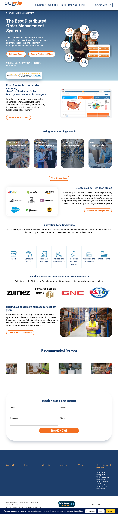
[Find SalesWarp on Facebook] (109, 504)
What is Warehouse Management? (102, 478)
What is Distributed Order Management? (102, 483)
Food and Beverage (44, 260)
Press (26, 465)
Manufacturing (104, 259)
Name (13, 408)
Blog (63, 5)
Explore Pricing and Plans (42, 54)
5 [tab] (66, 384)
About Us (46, 465)
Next (113, 369)
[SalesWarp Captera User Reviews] (66, 504)
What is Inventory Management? (101, 487)
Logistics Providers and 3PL (74, 261)
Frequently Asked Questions (103, 466)
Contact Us (10, 465)
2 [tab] (55, 384)
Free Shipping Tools (97, 144)
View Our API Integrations (98, 211)
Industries (39, 5)
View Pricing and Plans (18, 117)
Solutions (53, 5)
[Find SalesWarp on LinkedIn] (99, 504)
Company (14, 418)
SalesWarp (15, 507)
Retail (13, 259)
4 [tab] (62, 384)
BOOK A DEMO (103, 5)
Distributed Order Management (17, 144)
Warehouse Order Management (44, 144)
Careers (63, 465)
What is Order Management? (100, 474)
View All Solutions (59, 178)
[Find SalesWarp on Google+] (104, 505)
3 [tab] (59, 384)
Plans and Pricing (76, 5)
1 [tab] (52, 384)
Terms (81, 465)
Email (63, 408)
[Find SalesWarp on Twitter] (93, 504)
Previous (4, 369)
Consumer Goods (29, 260)
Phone (63, 418)
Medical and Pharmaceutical (59, 260)
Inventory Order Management (72, 144)
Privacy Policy (36, 507)
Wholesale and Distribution (89, 260)
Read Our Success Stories (20, 333)
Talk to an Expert (16, 54)
